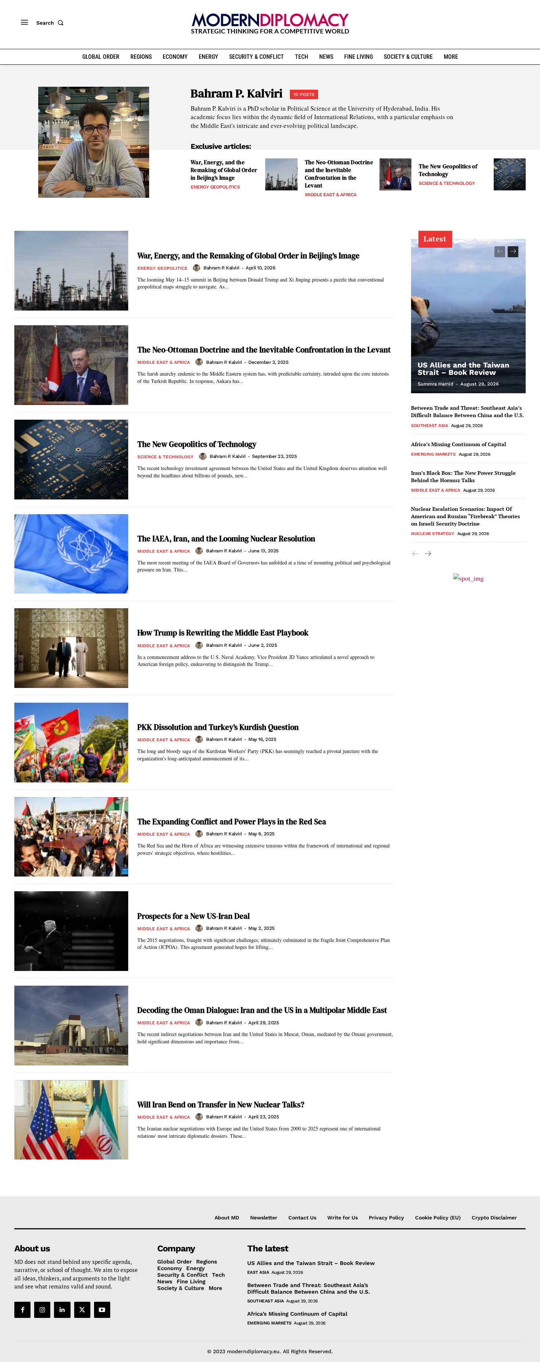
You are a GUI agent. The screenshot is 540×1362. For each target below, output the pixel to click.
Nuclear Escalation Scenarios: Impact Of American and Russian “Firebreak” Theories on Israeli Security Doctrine (465, 516)
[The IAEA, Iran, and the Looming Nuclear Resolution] (71, 554)
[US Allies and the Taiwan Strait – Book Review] (468, 316)
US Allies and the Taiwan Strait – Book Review (463, 369)
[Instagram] (42, 1310)
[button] (51, 23)
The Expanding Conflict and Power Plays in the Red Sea (231, 821)
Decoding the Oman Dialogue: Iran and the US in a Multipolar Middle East (262, 1010)
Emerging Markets (433, 454)
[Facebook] (22, 1310)
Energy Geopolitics (215, 187)
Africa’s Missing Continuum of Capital (458, 444)
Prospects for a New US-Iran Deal (193, 916)
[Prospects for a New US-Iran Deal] (71, 931)
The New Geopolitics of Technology (448, 170)
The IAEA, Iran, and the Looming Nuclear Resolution (226, 538)
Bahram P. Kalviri (222, 267)
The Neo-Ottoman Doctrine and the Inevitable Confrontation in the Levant (339, 173)
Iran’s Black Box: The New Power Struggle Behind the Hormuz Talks (463, 476)
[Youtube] (102, 1310)
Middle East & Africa (331, 194)
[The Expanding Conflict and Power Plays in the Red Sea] (71, 837)
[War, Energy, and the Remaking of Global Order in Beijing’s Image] (281, 174)
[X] (82, 1310)
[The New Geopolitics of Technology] (510, 174)
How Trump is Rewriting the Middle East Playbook (223, 632)
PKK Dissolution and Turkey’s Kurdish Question (218, 727)
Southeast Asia (429, 425)
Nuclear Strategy (432, 533)
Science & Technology (447, 183)
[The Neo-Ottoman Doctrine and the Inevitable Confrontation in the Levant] (395, 174)
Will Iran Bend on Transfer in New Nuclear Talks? (220, 1104)
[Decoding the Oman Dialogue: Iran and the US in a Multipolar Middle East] (71, 1025)
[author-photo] (197, 268)
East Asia (258, 1272)
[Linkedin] (62, 1310)
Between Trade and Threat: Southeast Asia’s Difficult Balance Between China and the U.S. (467, 411)
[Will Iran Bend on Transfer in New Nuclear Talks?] (71, 1120)
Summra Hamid (435, 384)
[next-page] (513, 251)
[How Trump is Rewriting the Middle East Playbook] (71, 648)
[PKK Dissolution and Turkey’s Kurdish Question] (71, 742)
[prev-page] (499, 251)
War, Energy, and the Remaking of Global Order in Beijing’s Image (224, 170)
